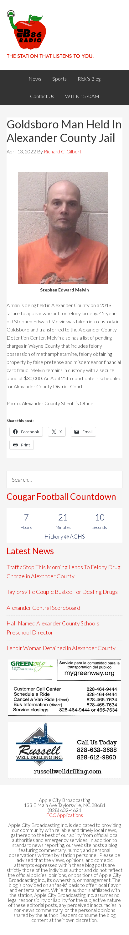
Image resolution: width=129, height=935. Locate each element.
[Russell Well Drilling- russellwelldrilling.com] (64, 750)
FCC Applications (64, 815)
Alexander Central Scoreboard (43, 607)
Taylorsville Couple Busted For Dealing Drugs (62, 591)
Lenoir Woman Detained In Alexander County (61, 647)
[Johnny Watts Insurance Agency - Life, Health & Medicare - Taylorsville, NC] (64, 687)
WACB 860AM (65, 35)
